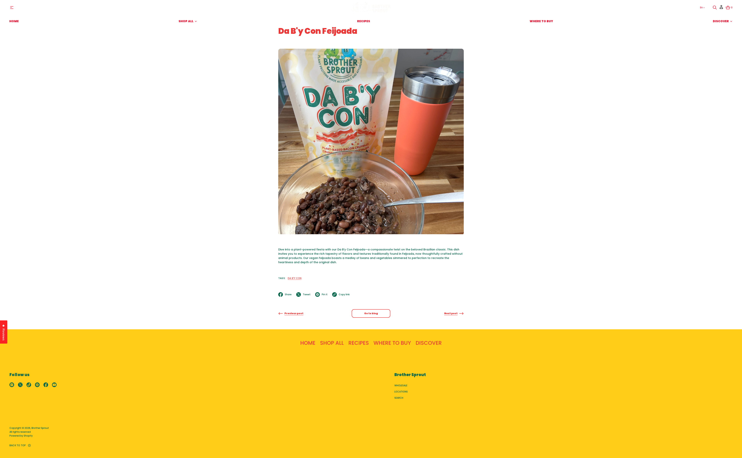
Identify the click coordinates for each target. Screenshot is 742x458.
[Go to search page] (715, 7)
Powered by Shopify (21, 435)
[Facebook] (46, 385)
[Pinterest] (37, 385)
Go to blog (371, 313)
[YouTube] (54, 385)
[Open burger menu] (11, 7)
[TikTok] (29, 385)
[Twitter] (20, 385)
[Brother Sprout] (371, 7)
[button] (715, 7)
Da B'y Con (294, 278)
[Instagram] (12, 385)
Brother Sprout (40, 428)
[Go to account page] (721, 8)
